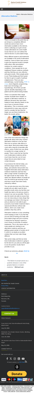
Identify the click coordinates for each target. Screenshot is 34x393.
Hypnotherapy (8, 387)
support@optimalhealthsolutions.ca (10, 308)
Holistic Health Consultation (6, 385)
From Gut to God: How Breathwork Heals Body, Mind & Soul (15, 324)
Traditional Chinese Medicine (17, 385)
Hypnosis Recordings (16, 387)
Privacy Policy (4, 285)
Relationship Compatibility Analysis (8, 390)
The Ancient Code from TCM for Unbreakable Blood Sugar (16, 341)
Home (18, 14)
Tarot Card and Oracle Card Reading (24, 388)
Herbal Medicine (27, 385)
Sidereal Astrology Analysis (11, 388)
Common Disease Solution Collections (23, 391)
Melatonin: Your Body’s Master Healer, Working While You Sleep (15, 333)
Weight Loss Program (25, 387)
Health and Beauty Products (21, 390)
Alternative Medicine (9, 16)
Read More (4, 280)
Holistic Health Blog (11, 391)
